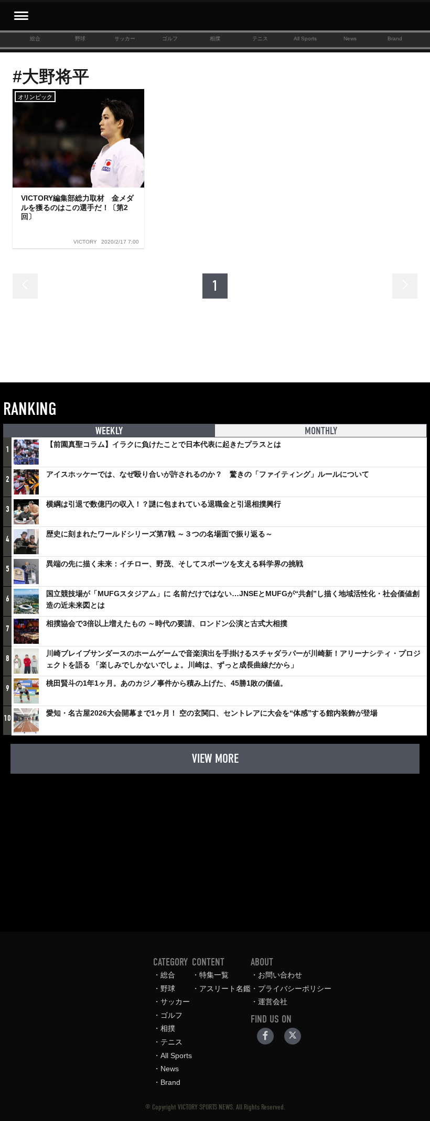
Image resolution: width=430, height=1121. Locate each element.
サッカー (124, 38)
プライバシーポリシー (294, 988)
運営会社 (272, 1001)
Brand (395, 38)
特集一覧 (214, 975)
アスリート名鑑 (225, 988)
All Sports (305, 38)
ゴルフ (170, 38)
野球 (80, 38)
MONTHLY (321, 431)
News (350, 38)
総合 (35, 38)
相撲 (215, 38)
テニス (260, 38)
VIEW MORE (215, 758)
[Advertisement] (215, 847)
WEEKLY (109, 431)
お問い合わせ (280, 975)
